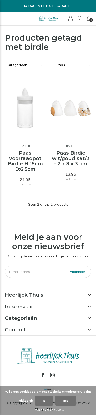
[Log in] (70, 18)
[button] (9, 18)
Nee (65, 400)
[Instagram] (52, 375)
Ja (44, 400)
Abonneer (77, 272)
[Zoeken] (80, 18)
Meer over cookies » (49, 410)
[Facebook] (43, 375)
